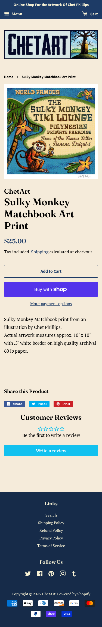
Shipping (39, 252)
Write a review (51, 451)
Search (51, 515)
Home (8, 76)
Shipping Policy (51, 522)
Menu (16, 13)
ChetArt (48, 593)
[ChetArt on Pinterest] (51, 574)
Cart (93, 14)
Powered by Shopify (73, 593)
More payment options (51, 303)
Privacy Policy (51, 538)
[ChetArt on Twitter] (28, 574)
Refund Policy (51, 530)
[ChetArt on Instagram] (63, 574)
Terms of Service (51, 545)
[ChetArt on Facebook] (39, 574)
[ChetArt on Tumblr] (74, 574)
